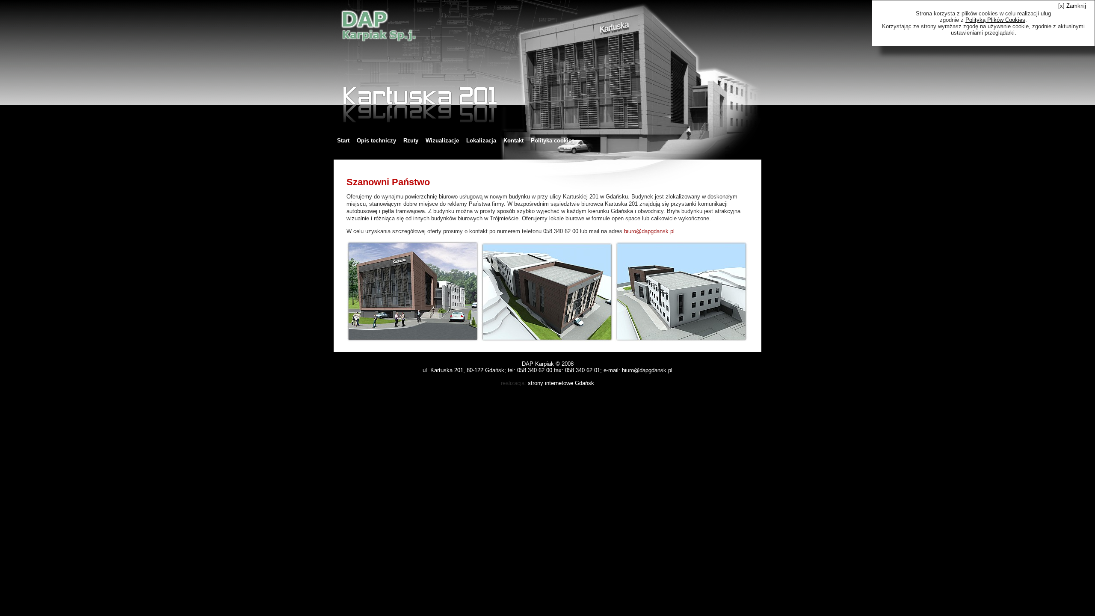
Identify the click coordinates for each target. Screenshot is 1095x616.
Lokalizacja (481, 140)
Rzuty (410, 140)
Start (343, 140)
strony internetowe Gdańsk (561, 383)
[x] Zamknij (1072, 6)
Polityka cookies (552, 140)
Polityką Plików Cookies (995, 20)
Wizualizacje (442, 140)
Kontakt (513, 140)
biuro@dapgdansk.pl (649, 231)
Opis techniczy (376, 140)
